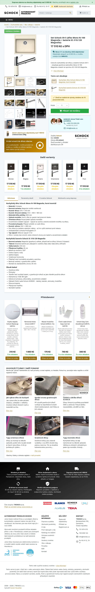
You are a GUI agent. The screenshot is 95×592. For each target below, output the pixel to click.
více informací (61, 566)
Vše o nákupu (46, 543)
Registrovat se (64, 527)
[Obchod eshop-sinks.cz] (85, 503)
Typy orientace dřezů (15, 438)
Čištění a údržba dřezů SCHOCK (72, 398)
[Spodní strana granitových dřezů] (47, 385)
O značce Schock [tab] (45, 198)
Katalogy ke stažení (48, 533)
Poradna (44, 546)
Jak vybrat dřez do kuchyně (17, 397)
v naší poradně (35, 455)
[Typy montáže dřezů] (76, 425)
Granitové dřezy (41, 438)
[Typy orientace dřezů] (19, 425)
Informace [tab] (11, 198)
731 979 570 (11, 6)
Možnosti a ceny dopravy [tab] (67, 198)
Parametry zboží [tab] (27, 198)
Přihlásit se (62, 524)
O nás (43, 527)
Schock (59, 136)
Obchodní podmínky (48, 524)
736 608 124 (83, 533)
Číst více (9, 411)
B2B (42, 549)
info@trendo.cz (25, 6)
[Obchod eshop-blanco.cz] (60, 503)
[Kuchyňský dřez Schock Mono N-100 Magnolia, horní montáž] (54, 81)
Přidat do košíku (69, 111)
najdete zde (74, 2)
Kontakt (44, 551)
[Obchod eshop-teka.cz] (72, 508)
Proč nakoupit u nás (48, 530)
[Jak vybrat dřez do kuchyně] (19, 385)
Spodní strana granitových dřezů (46, 398)
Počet (53, 105)
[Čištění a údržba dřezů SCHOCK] (76, 385)
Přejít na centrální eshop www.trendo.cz (18, 507)
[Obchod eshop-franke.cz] (47, 503)
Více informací (58, 71)
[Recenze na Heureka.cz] (30, 553)
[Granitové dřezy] (47, 425)
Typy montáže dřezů (71, 438)
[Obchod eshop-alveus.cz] (60, 508)
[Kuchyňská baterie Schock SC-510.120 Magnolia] (54, 88)
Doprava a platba (47, 521)
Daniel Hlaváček (16, 588)
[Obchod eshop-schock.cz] (72, 503)
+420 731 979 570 (72, 123)
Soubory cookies (47, 540)
